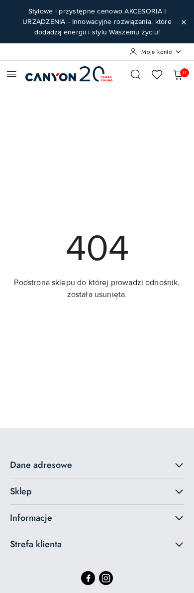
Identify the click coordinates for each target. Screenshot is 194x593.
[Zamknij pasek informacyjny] (183, 21)
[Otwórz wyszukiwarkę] (135, 74)
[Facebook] (88, 578)
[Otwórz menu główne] (11, 74)
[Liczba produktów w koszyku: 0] (177, 74)
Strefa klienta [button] (36, 544)
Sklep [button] (21, 491)
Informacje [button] (31, 517)
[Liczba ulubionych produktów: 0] (156, 74)
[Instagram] (106, 578)
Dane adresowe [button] (41, 464)
